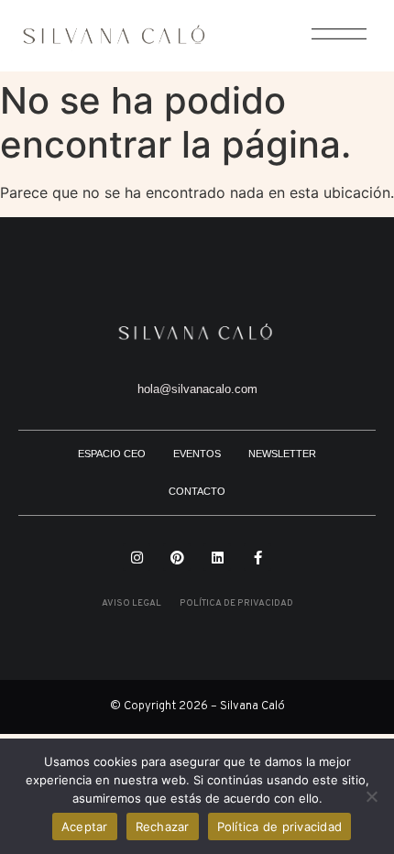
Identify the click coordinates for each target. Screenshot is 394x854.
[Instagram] (136, 557)
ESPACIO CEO (112, 453)
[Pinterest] (177, 557)
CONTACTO (197, 491)
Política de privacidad (280, 826)
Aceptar (84, 826)
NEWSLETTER (282, 453)
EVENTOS (197, 453)
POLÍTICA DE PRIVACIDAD (236, 603)
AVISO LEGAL (131, 603)
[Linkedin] (217, 557)
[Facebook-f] (257, 557)
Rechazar (163, 826)
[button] (329, 44)
